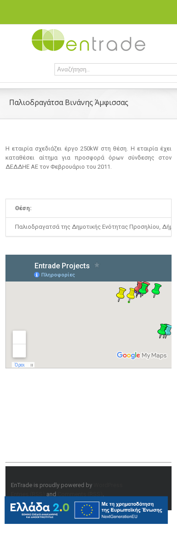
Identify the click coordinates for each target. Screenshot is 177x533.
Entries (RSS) (28, 494)
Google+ (104, 9)
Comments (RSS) (80, 494)
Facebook (70, 8)
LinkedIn (86, 7)
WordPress (108, 485)
